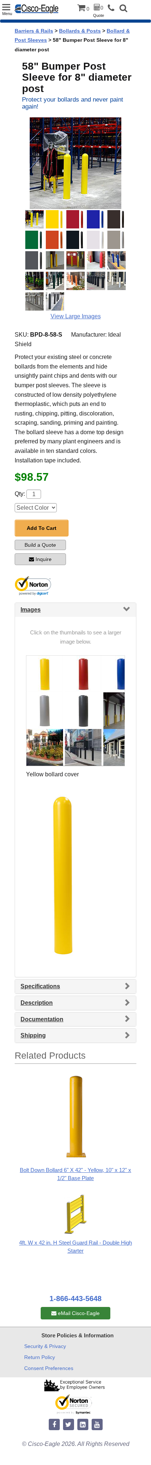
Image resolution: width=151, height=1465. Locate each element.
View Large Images (76, 316)
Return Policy (39, 1357)
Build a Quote (40, 545)
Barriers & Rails (34, 31)
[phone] (113, 8)
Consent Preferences (48, 1368)
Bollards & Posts (80, 31)
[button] (123, 9)
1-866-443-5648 (75, 1298)
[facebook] (54, 1425)
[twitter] (68, 1425)
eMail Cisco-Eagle (78, 1313)
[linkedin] (82, 1425)
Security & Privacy (45, 1346)
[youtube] (97, 1425)
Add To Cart (41, 528)
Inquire (44, 559)
